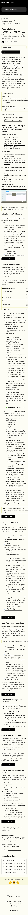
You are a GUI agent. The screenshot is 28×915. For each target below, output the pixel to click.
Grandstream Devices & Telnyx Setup (10, 23)
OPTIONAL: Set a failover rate (12, 148)
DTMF (7, 479)
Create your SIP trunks (10, 139)
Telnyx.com (8, 901)
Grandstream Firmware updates (13, 121)
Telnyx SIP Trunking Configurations (10, 20)
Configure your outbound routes (13, 141)
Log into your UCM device (11, 137)
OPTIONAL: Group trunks (11, 147)
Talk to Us (20, 901)
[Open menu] (25, 3)
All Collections (5, 18)
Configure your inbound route (12, 143)
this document (10, 333)
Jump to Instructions (10, 52)
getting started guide (14, 837)
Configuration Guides (6, 21)
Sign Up (14, 901)
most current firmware (14, 850)
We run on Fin (15, 910)
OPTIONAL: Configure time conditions (14, 145)
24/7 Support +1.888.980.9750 (14, 903)
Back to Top (8, 259)
